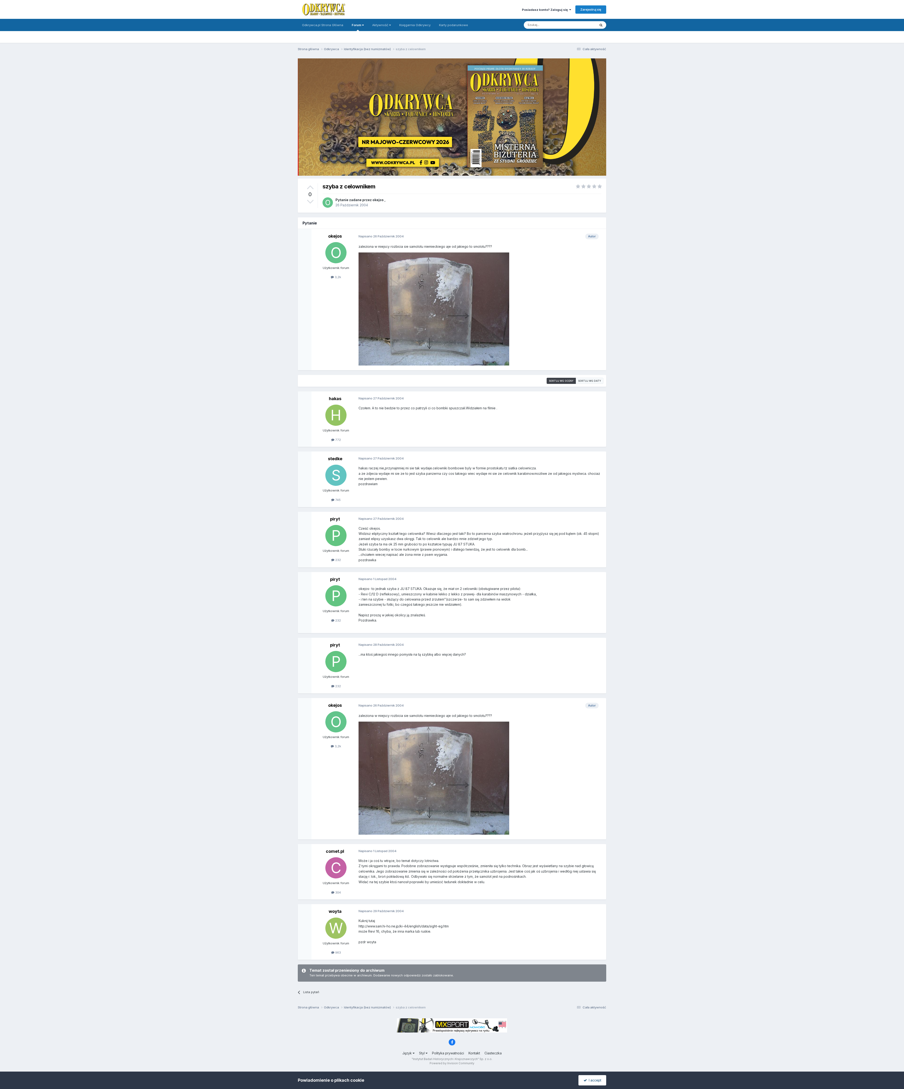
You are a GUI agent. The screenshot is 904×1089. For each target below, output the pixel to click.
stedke (335, 458)
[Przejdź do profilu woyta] (336, 928)
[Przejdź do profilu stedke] (336, 475)
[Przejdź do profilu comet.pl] (336, 867)
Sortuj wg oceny (561, 380)
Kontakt (474, 1053)
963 (337, 952)
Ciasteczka (493, 1053)
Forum (357, 25)
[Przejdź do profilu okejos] (328, 202)
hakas (335, 398)
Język (407, 1053)
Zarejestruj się (590, 9)
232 (337, 560)
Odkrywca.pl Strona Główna (322, 25)
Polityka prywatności (448, 1053)
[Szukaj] (601, 25)
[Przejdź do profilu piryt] (336, 535)
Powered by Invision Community (452, 1063)
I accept (594, 1080)
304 (337, 892)
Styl (422, 1053)
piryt (335, 518)
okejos (378, 200)
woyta (335, 911)
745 (337, 500)
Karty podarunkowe (453, 25)
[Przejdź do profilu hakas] (336, 415)
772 (337, 440)
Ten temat (582, 25)
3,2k (337, 277)
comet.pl (335, 851)
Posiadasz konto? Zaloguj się (545, 10)
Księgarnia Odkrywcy (415, 25)
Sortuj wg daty (589, 380)
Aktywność (380, 25)
